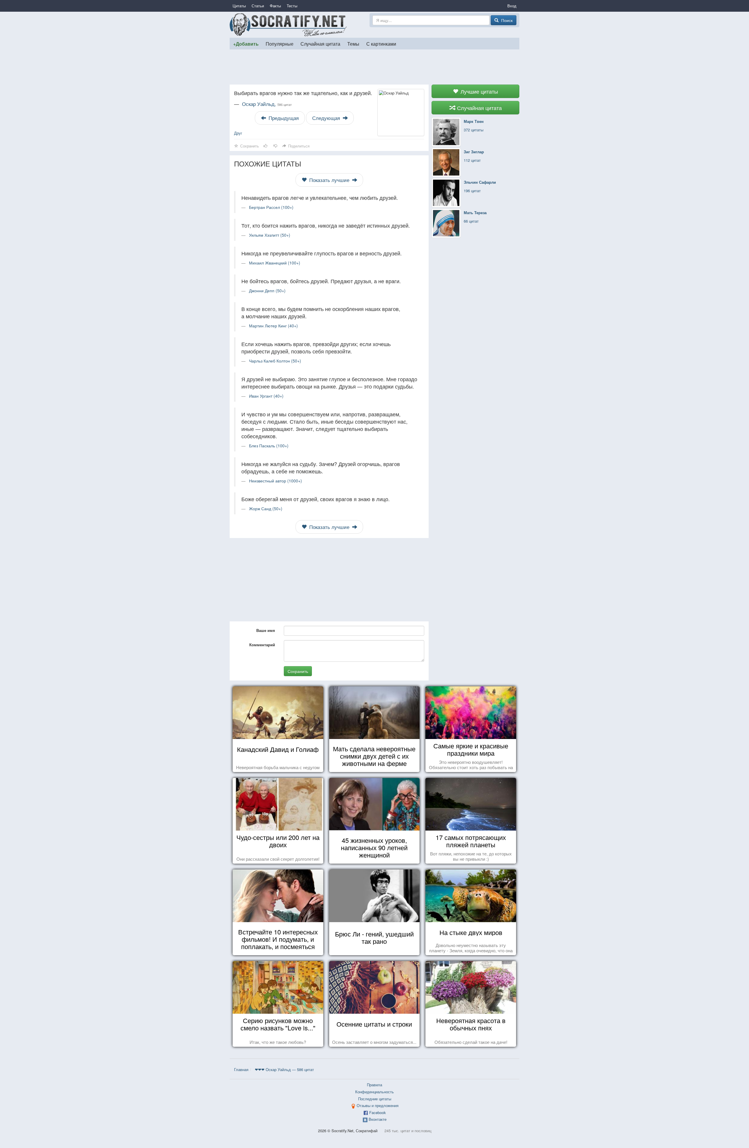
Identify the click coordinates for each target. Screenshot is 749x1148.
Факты (275, 5)
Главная (241, 1069)
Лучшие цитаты (478, 91)
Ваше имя (265, 630)
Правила (374, 1084)
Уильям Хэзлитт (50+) (269, 235)
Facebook (377, 1112)
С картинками (381, 43)
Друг (238, 133)
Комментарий (262, 644)
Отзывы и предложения (377, 1105)
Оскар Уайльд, (267, 103)
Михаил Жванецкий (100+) (274, 263)
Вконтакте (377, 1119)
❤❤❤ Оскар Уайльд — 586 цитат (284, 1069)
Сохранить (298, 671)
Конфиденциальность (374, 1091)
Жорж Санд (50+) (265, 508)
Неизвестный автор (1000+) (275, 481)
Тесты (292, 5)
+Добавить (246, 43)
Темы (353, 43)
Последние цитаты (374, 1098)
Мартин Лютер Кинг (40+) (273, 326)
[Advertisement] (374, 67)
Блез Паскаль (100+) (268, 445)
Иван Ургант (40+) (266, 396)
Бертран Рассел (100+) (271, 207)
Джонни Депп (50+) (267, 290)
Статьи (258, 5)
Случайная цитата (320, 43)
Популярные (279, 43)
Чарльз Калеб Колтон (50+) (275, 361)
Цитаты (239, 5)
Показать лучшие (329, 179)
